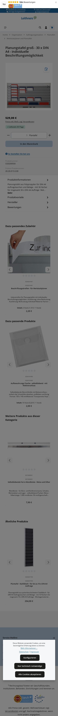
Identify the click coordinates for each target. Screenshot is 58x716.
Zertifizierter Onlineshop (16, 9)
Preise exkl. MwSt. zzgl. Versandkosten (19, 121)
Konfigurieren (29, 657)
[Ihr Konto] (46, 27)
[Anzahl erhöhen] (50, 135)
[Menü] (5, 27)
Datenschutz (24, 652)
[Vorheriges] (10, 86)
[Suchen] (40, 27)
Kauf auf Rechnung (43, 9)
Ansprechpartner (43, 11)
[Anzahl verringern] (8, 135)
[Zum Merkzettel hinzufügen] (46, 69)
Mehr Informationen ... (29, 648)
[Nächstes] (47, 86)
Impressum (34, 652)
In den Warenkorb (29, 143)
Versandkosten (11, 711)
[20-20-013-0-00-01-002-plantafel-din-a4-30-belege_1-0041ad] (28, 86)
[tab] (28, 187)
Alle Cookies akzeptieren (29, 674)
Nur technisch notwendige (30, 666)
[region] (29, 86)
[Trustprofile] (29, 698)
